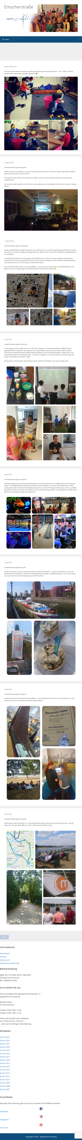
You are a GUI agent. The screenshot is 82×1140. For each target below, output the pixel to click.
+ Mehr (4, 937)
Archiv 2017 (5, 1056)
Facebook (4, 1111)
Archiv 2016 (5, 1060)
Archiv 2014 (5, 1066)
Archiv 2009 (5, 1083)
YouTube (4, 1127)
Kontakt (3, 956)
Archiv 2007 (5, 1089)
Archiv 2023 (5, 1037)
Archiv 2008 (5, 1086)
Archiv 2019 (5, 1050)
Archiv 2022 (5, 1040)
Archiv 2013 (5, 1070)
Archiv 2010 (5, 1079)
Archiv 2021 (5, 1043)
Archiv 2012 (5, 1073)
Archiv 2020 (5, 1047)
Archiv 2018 (5, 1053)
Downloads (5, 953)
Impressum (5, 960)
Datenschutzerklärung (9, 963)
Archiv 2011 (5, 1076)
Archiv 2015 (5, 1063)
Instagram (4, 1119)
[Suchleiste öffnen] (79, 39)
